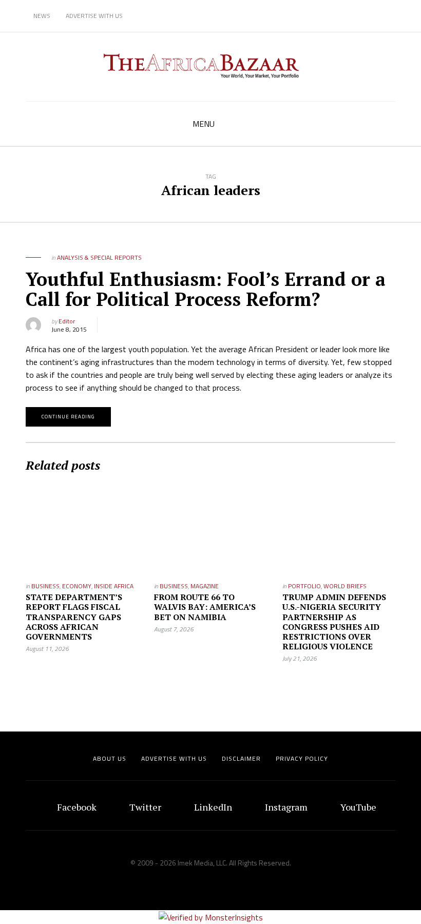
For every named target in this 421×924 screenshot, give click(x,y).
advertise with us (174, 758)
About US (109, 758)
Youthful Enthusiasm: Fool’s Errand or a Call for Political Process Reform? (206, 289)
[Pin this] (156, 325)
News (41, 16)
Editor (67, 321)
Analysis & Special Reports (99, 257)
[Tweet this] (125, 325)
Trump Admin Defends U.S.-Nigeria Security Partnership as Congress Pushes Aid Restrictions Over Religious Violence (334, 621)
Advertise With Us (94, 16)
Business (45, 586)
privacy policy (302, 758)
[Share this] (110, 325)
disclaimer (241, 758)
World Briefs (345, 586)
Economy (76, 586)
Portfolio (304, 586)
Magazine (204, 586)
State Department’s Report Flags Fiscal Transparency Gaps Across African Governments (74, 616)
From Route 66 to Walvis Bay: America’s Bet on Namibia (205, 606)
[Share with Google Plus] (141, 325)
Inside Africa (113, 586)
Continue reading (68, 416)
